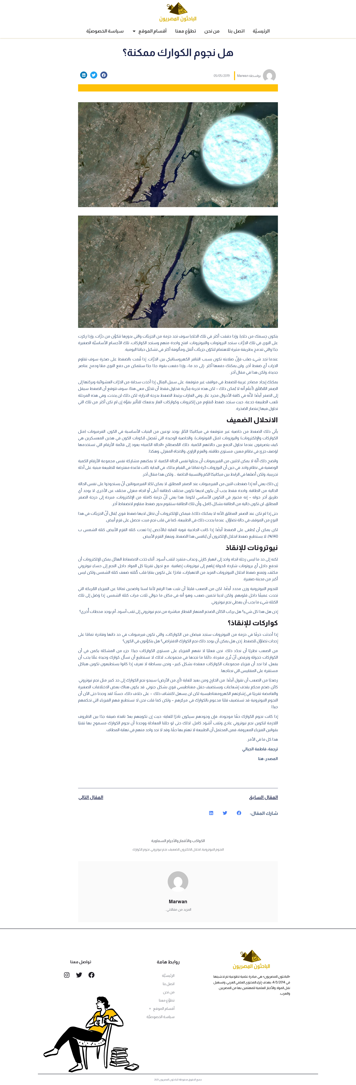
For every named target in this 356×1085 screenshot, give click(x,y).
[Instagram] (67, 975)
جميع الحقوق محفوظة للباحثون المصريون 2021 (178, 1079)
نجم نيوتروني (159, 849)
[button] (103, 75)
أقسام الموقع (152, 31)
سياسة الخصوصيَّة (105, 31)
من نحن (212, 31)
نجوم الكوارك (141, 849)
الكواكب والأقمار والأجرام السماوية (178, 841)
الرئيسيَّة (261, 31)
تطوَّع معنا (185, 31)
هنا (260, 759)
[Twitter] (79, 975)
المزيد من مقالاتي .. (178, 909)
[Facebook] (91, 975)
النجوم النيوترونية (213, 849)
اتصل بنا (236, 31)
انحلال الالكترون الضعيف (184, 849)
